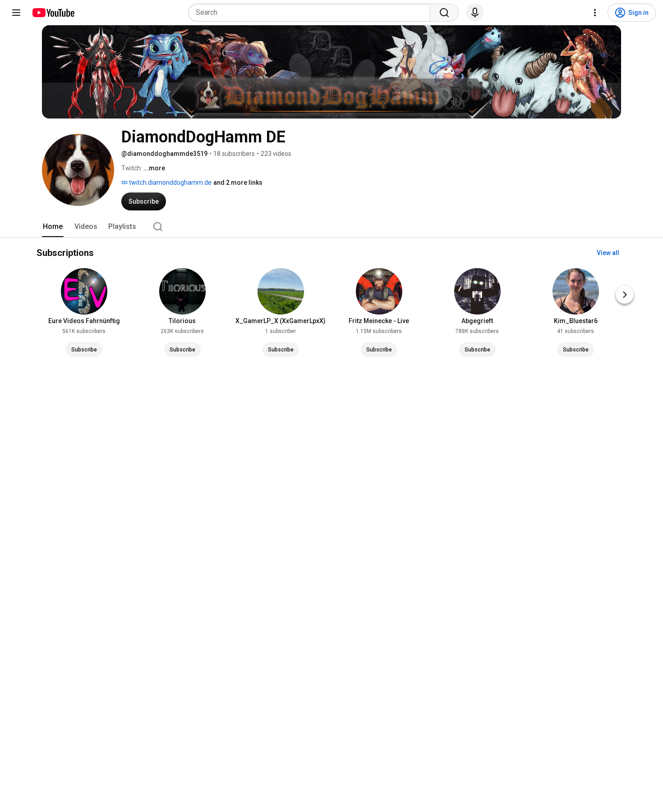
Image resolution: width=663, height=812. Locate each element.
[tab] (53, 226)
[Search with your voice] (475, 13)
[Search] (444, 13)
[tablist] (331, 226)
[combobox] (312, 12)
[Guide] (16, 12)
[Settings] (594, 12)
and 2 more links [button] (237, 182)
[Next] (625, 295)
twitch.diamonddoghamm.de (170, 182)
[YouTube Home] (53, 12)
